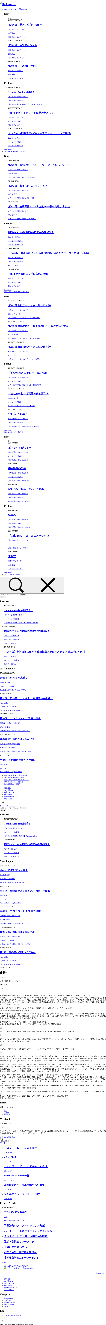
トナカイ (3, 977)
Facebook (7, 1114)
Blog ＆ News (9, 1304)
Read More (7, 149)
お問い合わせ (9, 792)
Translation (7, 1300)
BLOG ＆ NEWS (13, 432)
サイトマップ (9, 799)
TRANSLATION (14, 151)
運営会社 (7, 788)
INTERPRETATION (15, 9)
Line (5, 1111)
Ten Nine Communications (9, 806)
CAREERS (12, 574)
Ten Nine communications (12, 1315)
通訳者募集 (8, 794)
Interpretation (8, 1299)
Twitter (6, 1113)
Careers (6, 1306)
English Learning (9, 1302)
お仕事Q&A (8, 790)
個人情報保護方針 (10, 796)
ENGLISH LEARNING (16, 292)
